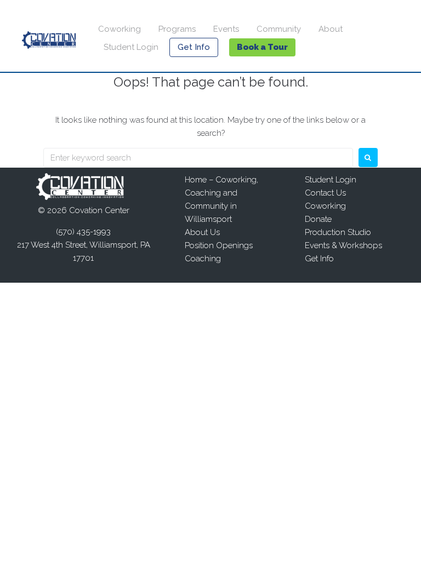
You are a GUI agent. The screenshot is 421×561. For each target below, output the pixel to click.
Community (279, 29)
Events (226, 29)
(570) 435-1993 (83, 232)
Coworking (119, 29)
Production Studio (338, 232)
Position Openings (219, 245)
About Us (202, 232)
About (330, 29)
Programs (177, 29)
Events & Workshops (343, 245)
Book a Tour (262, 47)
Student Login (131, 47)
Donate (318, 219)
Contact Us (325, 193)
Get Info (194, 47)
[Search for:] (198, 158)
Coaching (203, 259)
